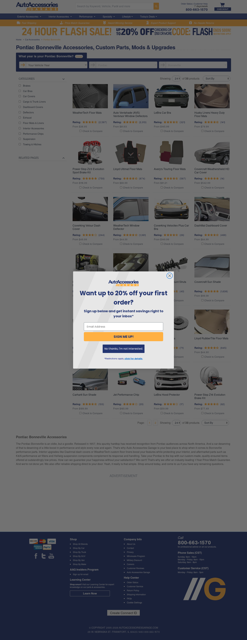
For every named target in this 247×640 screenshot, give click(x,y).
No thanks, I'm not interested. (123, 349)
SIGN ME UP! (124, 336)
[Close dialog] (170, 276)
